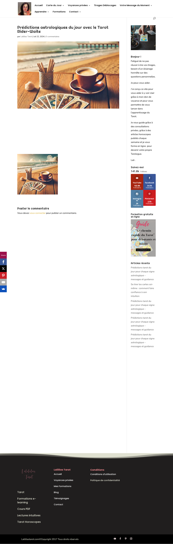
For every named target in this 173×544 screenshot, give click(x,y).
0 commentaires (52, 36)
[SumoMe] (3, 289)
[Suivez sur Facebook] (120, 538)
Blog (56, 492)
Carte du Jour (54, 5)
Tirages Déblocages (105, 5)
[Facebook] (3, 261)
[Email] (3, 282)
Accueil (39, 5)
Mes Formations (62, 486)
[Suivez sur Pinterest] (126, 538)
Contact (73, 12)
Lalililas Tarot (26, 36)
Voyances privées (78, 5)
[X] (3, 268)
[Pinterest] (3, 275)
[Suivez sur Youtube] (115, 538)
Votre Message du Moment (135, 5)
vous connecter (38, 213)
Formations (59, 12)
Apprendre (40, 12)
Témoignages (61, 498)
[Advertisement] (68, 134)
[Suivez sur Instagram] (131, 538)
